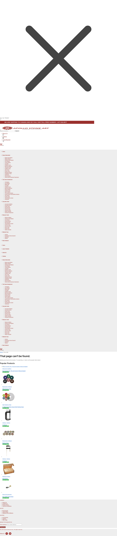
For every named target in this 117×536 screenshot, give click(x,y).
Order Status (5, 511)
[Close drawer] (0, 119)
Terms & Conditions (6, 506)
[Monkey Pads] (8, 438)
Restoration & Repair (7, 386)
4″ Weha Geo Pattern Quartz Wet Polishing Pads (13, 407)
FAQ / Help (4, 520)
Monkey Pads (5, 443)
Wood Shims (5, 478)
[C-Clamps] (8, 420)
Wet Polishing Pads (6, 404)
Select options (5, 372)
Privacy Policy (5, 504)
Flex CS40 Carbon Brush (7, 496)
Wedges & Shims (6, 476)
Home (1, 352)
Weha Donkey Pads (6, 388)
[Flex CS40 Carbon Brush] (8, 492)
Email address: (3, 524)
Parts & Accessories (7, 494)
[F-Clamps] (8, 456)
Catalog (4, 518)
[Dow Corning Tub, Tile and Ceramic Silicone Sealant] (14, 366)
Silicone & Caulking (6, 368)
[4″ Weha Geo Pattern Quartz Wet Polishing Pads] (8, 402)
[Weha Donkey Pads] (8, 384)
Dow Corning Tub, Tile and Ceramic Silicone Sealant (14, 371)
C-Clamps (4, 425)
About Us (4, 502)
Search (17, 131)
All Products (5, 517)
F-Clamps (4, 461)
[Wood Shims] (8, 474)
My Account (5, 510)
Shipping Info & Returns (7, 513)
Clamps (4, 422)
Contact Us (5, 503)
